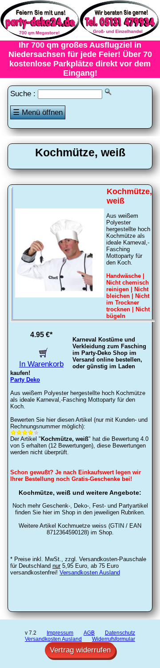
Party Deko (25, 379)
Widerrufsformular (113, 639)
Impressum (60, 633)
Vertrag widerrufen (80, 650)
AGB (89, 633)
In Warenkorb (41, 364)
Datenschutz (120, 633)
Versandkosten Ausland (90, 572)
